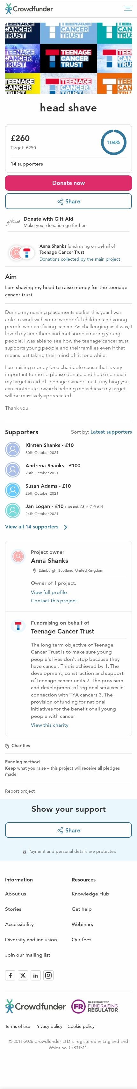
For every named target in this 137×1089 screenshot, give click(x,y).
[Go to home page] (29, 8)
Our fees (81, 940)
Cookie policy (81, 1026)
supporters (27, 164)
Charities (20, 745)
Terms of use (17, 1026)
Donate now (68, 183)
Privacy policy (48, 1026)
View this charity (49, 725)
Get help (82, 909)
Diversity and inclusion (31, 940)
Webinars (82, 924)
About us (15, 894)
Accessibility (19, 924)
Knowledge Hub (90, 894)
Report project (20, 791)
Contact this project (54, 601)
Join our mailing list (27, 955)
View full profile (49, 592)
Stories (13, 909)
